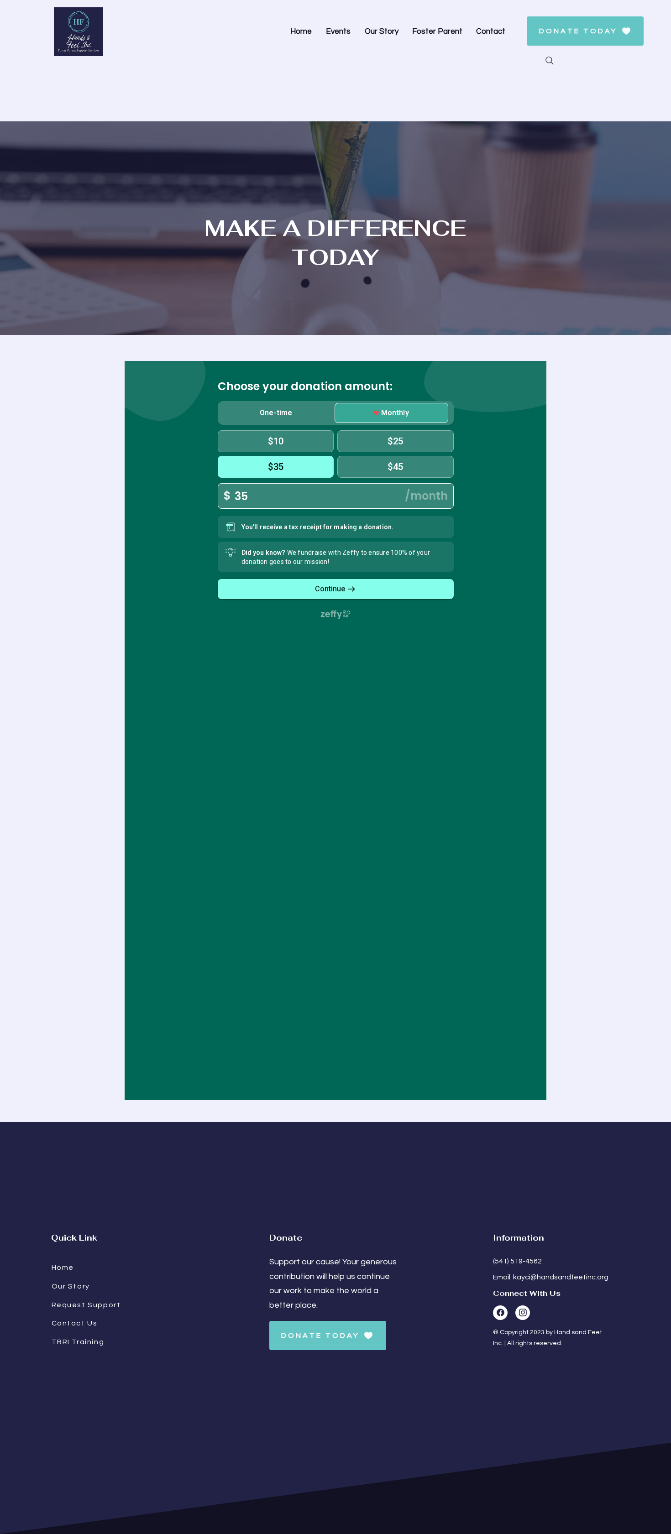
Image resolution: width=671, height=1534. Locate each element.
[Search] (549, 60)
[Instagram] (522, 1312)
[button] (440, 31)
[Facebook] (500, 1312)
